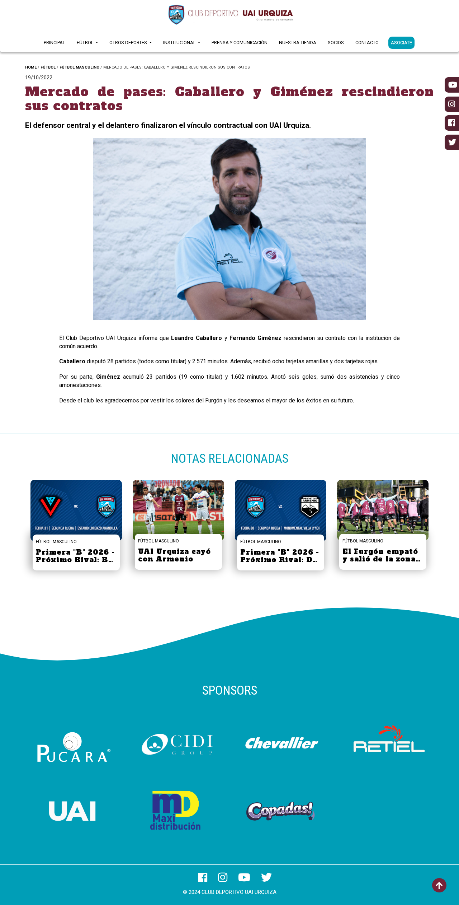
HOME (31, 67)
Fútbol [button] (86, 42)
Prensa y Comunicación (240, 42)
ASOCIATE (401, 42)
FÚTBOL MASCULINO (79, 67)
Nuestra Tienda (297, 42)
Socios (336, 42)
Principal (54, 42)
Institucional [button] (180, 42)
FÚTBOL (48, 67)
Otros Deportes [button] (128, 42)
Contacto (367, 42)
